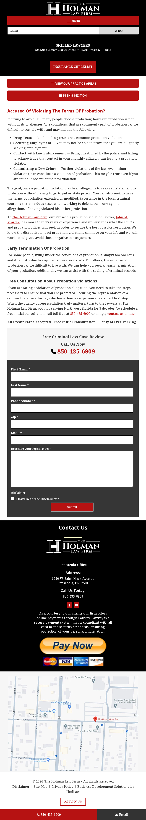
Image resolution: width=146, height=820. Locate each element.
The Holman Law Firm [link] (62, 781)
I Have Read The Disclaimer (37, 499)
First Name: (20, 369)
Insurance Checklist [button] (73, 66)
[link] (29, 217)
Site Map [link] (40, 786)
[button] (73, 20)
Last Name (20, 385)
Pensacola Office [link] (73, 565)
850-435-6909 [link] (51, 814)
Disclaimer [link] (21, 786)
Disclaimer (18, 493)
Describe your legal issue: (31, 449)
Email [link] (123, 814)
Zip (14, 417)
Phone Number (23, 401)
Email (16, 433)
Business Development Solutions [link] (103, 786)
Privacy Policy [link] (62, 786)
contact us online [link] (121, 313)
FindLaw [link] (73, 791)
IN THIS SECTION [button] (75, 95)
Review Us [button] (73, 801)
